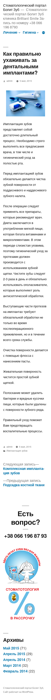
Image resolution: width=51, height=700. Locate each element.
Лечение (10, 32)
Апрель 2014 (14, 659)
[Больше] (43, 32)
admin (10, 80)
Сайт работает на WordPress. (18, 691)
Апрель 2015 (14, 653)
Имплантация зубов (17, 450)
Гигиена (29, 32)
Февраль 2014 (15, 671)
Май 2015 (11, 648)
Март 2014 (12, 665)
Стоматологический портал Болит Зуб (23, 687)
